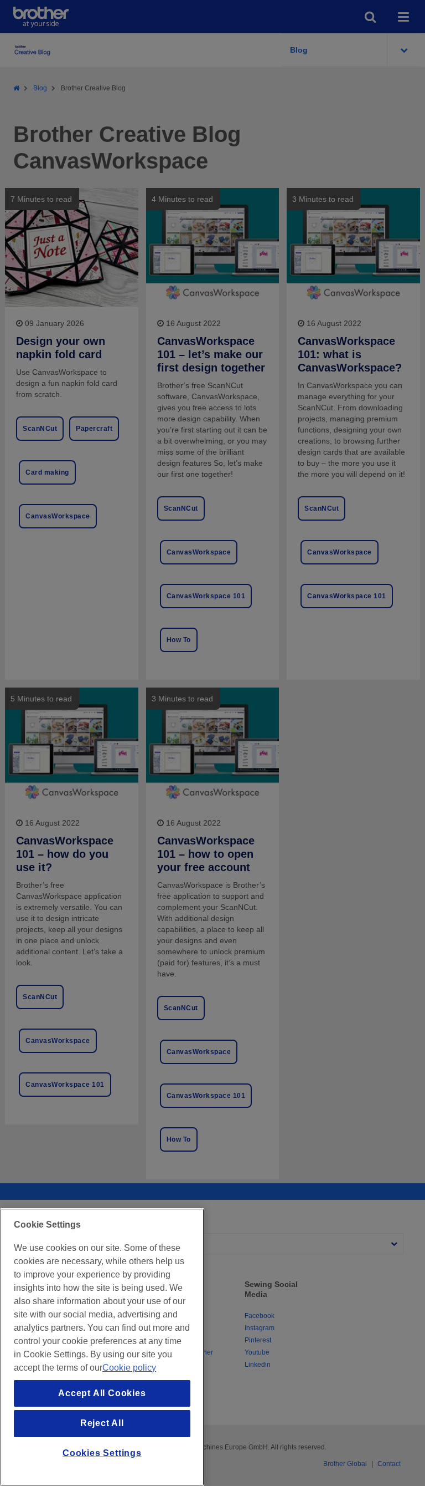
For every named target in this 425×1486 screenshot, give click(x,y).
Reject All (102, 1423)
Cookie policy (129, 1367)
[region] (102, 1347)
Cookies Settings (102, 1453)
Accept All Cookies (102, 1393)
